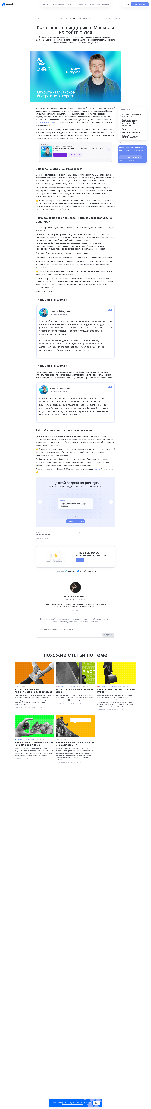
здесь (97, 469)
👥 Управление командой (24, 739)
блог (38, 18)
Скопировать (91, 571)
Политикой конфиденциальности (72, 1104)
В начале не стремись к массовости (131, 115)
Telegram (74, 610)
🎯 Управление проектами (66, 686)
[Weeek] (7, 4)
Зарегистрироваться (75, 521)
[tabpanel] (75, 503)
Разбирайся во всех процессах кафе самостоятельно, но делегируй (130, 122)
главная (33, 18)
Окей (96, 1103)
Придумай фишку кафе (131, 129)
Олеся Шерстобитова (43, 534)
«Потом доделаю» (45, 122)
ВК (81, 571)
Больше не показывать (127, 161)
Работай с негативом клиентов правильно (130, 137)
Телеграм (71, 571)
